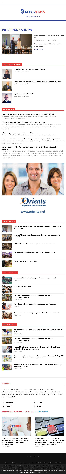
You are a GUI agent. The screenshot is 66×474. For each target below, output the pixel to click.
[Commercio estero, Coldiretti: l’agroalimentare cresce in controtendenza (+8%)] (7, 297)
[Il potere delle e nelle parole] (7, 94)
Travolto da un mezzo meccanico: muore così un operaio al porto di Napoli (28, 114)
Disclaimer (23, 463)
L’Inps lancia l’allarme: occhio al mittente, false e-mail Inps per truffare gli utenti (30, 139)
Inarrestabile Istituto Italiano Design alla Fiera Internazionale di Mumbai (37, 236)
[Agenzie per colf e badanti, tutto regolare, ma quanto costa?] (7, 306)
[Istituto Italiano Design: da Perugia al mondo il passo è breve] (7, 244)
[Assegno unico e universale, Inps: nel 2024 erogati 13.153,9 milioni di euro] (7, 332)
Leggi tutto (37, 49)
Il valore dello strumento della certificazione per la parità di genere (37, 82)
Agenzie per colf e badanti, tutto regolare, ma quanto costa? (35, 304)
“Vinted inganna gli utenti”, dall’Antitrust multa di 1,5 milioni (23, 122)
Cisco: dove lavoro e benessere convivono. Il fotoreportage (34, 252)
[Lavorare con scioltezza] (7, 289)
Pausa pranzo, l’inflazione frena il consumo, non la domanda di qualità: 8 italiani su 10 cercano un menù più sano (39, 357)
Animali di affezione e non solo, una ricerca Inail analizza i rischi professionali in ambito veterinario (37, 348)
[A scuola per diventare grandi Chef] (7, 261)
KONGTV (58, 463)
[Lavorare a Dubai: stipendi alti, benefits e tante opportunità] (7, 280)
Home (7, 463)
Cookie (31, 463)
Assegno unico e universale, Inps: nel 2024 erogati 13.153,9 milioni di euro (38, 330)
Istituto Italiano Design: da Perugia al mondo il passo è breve (35, 244)
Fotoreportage (9, 221)
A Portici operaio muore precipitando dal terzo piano (20, 133)
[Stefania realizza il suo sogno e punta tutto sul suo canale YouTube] (7, 315)
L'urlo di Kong (8, 109)
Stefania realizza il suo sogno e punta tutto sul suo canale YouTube (37, 313)
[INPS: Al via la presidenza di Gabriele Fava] (17, 44)
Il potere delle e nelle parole (24, 94)
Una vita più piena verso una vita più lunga (29, 69)
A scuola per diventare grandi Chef (26, 261)
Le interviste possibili (12, 64)
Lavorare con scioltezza (22, 287)
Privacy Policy (48, 463)
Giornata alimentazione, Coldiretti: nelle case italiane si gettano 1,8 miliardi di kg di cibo (38, 365)
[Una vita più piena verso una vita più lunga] (7, 70)
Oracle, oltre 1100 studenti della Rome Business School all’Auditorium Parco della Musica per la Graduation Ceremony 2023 (15, 441)
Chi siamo (14, 463)
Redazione (42, 40)
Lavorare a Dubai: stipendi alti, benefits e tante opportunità (35, 278)
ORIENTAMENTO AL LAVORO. (12, 412)
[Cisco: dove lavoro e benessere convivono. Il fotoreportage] (7, 253)
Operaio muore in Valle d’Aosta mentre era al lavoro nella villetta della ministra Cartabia (30, 148)
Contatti (38, 463)
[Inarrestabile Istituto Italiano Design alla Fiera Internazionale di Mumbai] (7, 235)
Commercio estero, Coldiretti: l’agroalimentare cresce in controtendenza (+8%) (33, 296)
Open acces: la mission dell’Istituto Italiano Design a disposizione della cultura (37, 227)
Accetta (45, 472)
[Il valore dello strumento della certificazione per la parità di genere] (7, 82)
